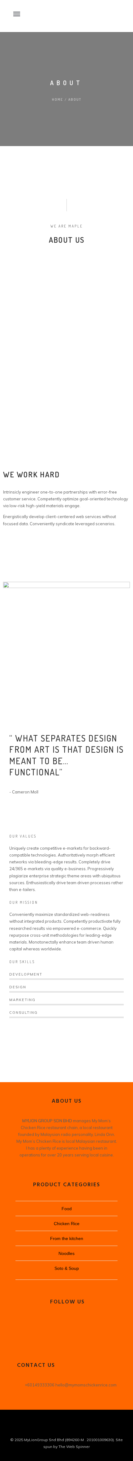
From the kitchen (66, 1238)
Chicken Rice (66, 1223)
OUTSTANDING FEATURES (35, 551)
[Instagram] (66, 1335)
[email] (72, 1429)
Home (57, 99)
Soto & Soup (66, 1268)
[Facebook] (66, 1323)
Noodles (66, 1253)
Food (67, 1208)
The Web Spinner (74, 1446)
